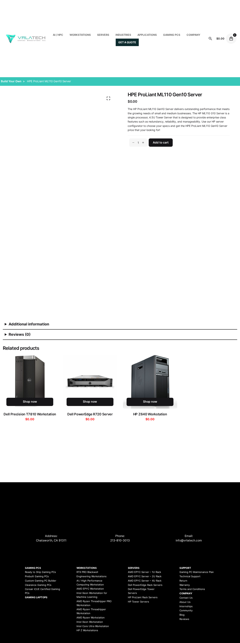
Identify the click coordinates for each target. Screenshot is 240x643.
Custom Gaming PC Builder (40, 580)
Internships (186, 606)
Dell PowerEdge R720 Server (90, 414)
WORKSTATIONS (80, 34)
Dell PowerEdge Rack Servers (145, 584)
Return (183, 580)
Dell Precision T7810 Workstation (30, 414)
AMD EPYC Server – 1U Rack (144, 571)
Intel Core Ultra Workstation (92, 626)
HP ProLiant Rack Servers (143, 597)
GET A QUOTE (127, 42)
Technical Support (189, 576)
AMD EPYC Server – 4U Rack (144, 580)
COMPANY (193, 34)
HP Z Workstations (87, 630)
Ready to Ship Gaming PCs (40, 571)
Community (186, 610)
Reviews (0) (20, 334)
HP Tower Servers (138, 601)
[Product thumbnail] (30, 382)
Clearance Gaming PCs (38, 584)
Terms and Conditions (192, 589)
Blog (181, 614)
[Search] (210, 38)
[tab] (120, 324)
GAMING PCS (33, 567)
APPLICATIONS (147, 34)
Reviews (184, 619)
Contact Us (186, 597)
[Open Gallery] (108, 98)
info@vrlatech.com (189, 540)
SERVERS (103, 34)
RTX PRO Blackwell (87, 571)
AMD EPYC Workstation (90, 588)
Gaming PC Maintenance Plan (196, 571)
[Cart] (231, 38)
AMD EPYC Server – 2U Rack (144, 576)
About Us (184, 601)
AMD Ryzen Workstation (90, 617)
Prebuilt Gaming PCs (37, 576)
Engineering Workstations (91, 576)
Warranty (184, 584)
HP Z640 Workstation (150, 414)
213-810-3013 (120, 540)
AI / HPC (58, 34)
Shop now (30, 401)
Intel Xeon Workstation (89, 621)
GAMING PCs (171, 34)
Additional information (29, 324)
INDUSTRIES (123, 34)
